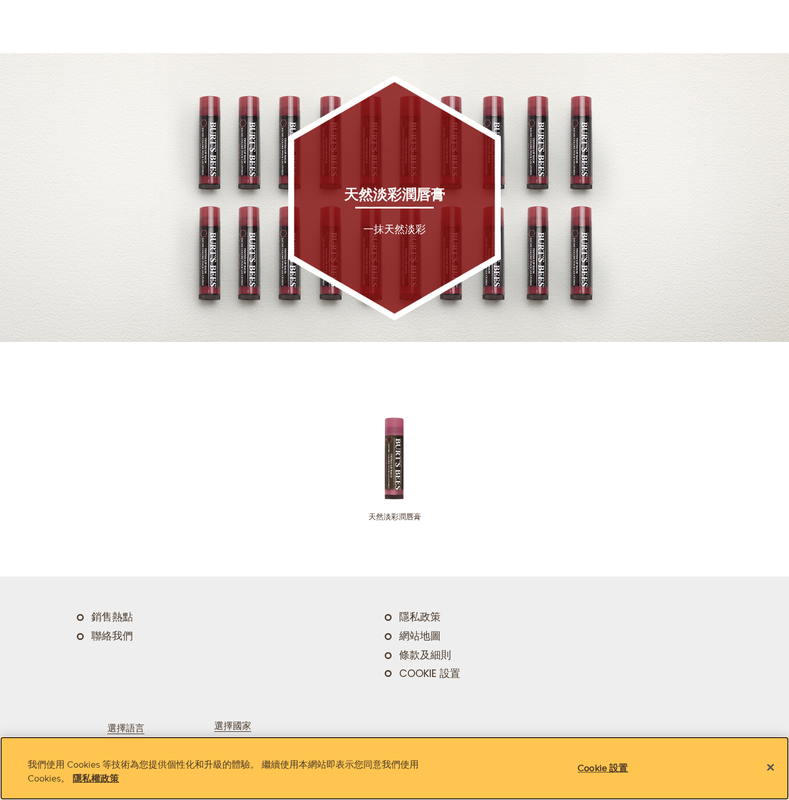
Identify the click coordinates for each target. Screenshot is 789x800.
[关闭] (770, 767)
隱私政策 (420, 617)
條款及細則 (425, 655)
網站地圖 (420, 636)
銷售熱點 (112, 617)
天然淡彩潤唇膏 (395, 516)
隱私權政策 (96, 778)
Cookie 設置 (429, 673)
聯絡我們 (112, 636)
